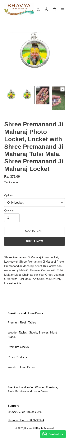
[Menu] (62, 9)
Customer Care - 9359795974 (26, 420)
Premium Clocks (18, 347)
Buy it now (34, 241)
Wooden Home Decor (21, 367)
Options (8, 195)
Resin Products (17, 357)
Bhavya (28, 428)
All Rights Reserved (43, 428)
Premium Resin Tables (22, 322)
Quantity (9, 210)
